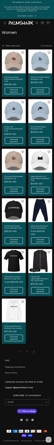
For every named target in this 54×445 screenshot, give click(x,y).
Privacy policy (26, 441)
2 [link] (33, 351)
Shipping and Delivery (15, 367)
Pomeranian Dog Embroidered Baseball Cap (13, 79)
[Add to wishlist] (22, 52)
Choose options (14, 90)
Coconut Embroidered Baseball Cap (13, 177)
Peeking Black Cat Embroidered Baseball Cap (40, 178)
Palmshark (14, 441)
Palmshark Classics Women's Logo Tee (12, 278)
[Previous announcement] (4, 16)
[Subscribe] (46, 402)
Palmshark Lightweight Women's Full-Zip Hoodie (39, 279)
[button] (5, 23)
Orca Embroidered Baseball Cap (38, 128)
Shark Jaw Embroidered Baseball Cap (13, 129)
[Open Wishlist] (42, 23)
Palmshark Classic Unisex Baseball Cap (13, 227)
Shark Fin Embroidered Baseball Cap (40, 78)
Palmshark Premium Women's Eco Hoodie (13, 327)
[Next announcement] (49, 16)
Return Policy (11, 373)
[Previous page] (20, 351)
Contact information (42, 441)
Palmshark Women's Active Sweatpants (39, 227)
